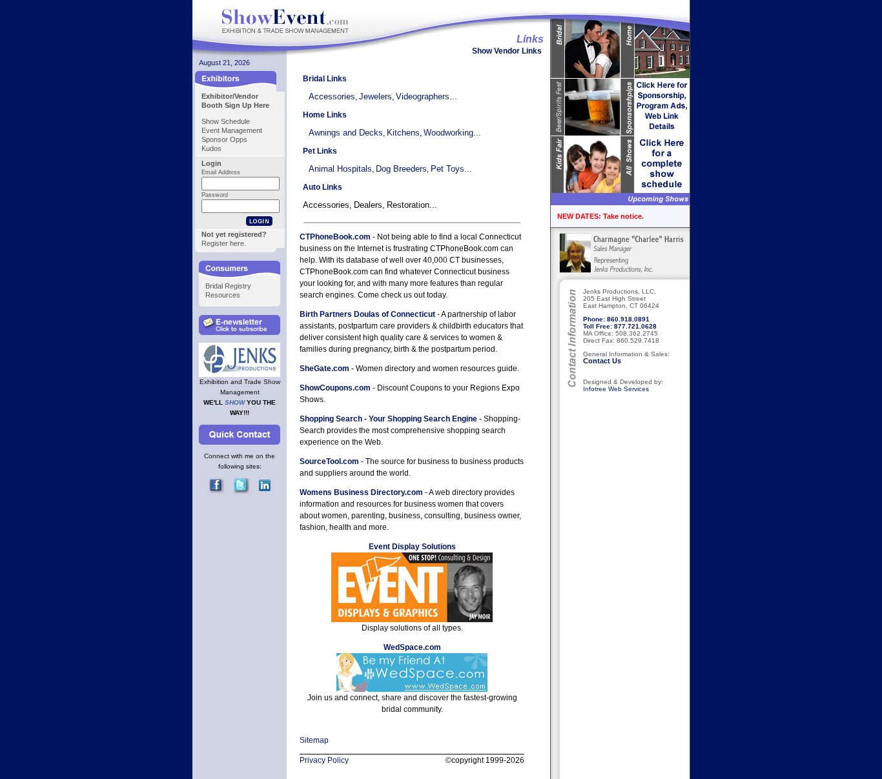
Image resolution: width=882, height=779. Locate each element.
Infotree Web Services (616, 388)
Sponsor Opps (224, 139)
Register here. (223, 243)
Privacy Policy (324, 760)
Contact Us (602, 361)
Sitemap (314, 740)
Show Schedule (225, 121)
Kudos (211, 148)
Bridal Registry (228, 286)
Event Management (231, 130)
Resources (222, 295)
